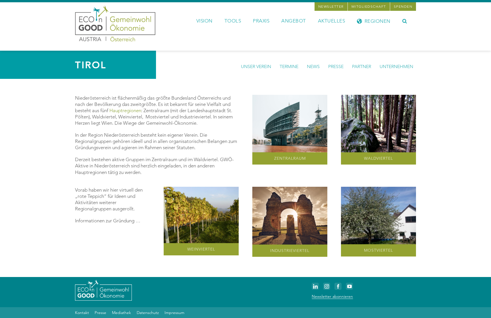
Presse (100, 312)
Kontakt (82, 312)
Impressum (174, 312)
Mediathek (121, 312)
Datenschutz (148, 312)
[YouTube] (349, 286)
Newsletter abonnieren (332, 296)
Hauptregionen (125, 110)
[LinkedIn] (315, 286)
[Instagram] (326, 286)
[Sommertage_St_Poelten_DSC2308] (289, 97)
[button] (405, 20)
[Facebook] (338, 286)
